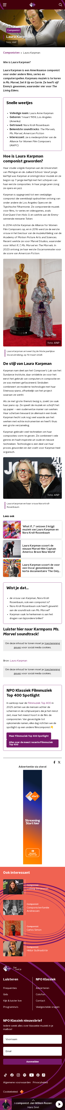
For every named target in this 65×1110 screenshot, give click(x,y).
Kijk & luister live (12, 1000)
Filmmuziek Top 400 (39, 703)
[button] (59, 1104)
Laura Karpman (18, 660)
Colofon (40, 994)
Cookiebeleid (10, 1091)
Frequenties (10, 988)
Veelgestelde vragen (47, 1007)
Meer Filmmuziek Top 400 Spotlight (29, 736)
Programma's (10, 1007)
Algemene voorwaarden (17, 1082)
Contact (40, 1000)
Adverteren (42, 988)
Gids (5, 994)
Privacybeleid (40, 1082)
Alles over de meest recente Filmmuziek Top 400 (31, 743)
